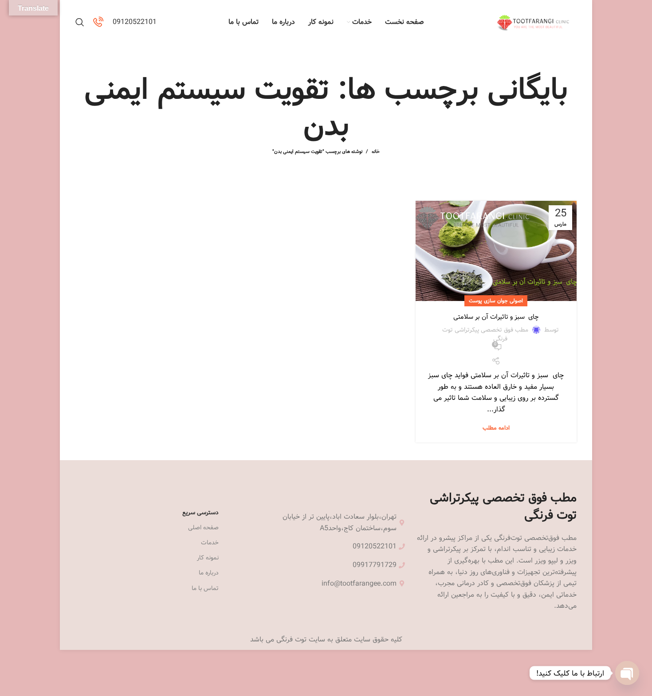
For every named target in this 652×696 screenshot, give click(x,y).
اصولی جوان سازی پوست (496, 300)
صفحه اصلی (203, 527)
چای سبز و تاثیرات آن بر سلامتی (496, 316)
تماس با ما (205, 588)
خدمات (210, 542)
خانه (376, 151)
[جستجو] (80, 22)
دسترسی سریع (200, 512)
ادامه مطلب (496, 428)
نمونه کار (208, 557)
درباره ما (209, 572)
